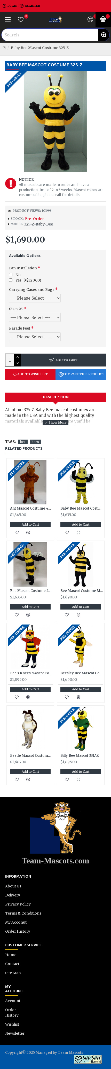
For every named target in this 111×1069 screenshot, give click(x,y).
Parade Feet (19, 328)
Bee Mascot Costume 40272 (31, 591)
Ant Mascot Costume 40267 (31, 508)
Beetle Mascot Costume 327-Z (31, 756)
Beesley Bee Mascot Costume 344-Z (81, 673)
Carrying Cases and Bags (31, 289)
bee (23, 442)
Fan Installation (23, 268)
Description (56, 397)
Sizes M (16, 309)
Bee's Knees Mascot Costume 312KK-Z (31, 673)
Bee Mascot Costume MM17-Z (81, 591)
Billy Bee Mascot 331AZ (79, 756)
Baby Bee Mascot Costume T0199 (81, 508)
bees (35, 442)
